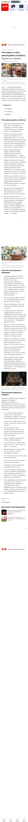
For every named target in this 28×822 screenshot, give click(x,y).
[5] (12, 493)
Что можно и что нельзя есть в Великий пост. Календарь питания (16, 517)
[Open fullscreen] (24, 249)
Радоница (19, 320)
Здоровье (10, 520)
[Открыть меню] (25, 2)
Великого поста (15, 139)
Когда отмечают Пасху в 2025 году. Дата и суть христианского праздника (17, 512)
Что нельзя (8, 111)
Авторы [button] (3, 498)
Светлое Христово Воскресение (13, 92)
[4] (19, 404)
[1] (20, 131)
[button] (14, 45)
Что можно (8, 108)
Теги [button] (7, 498)
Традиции (3, 49)
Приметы (8, 114)
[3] (13, 295)
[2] (24, 157)
